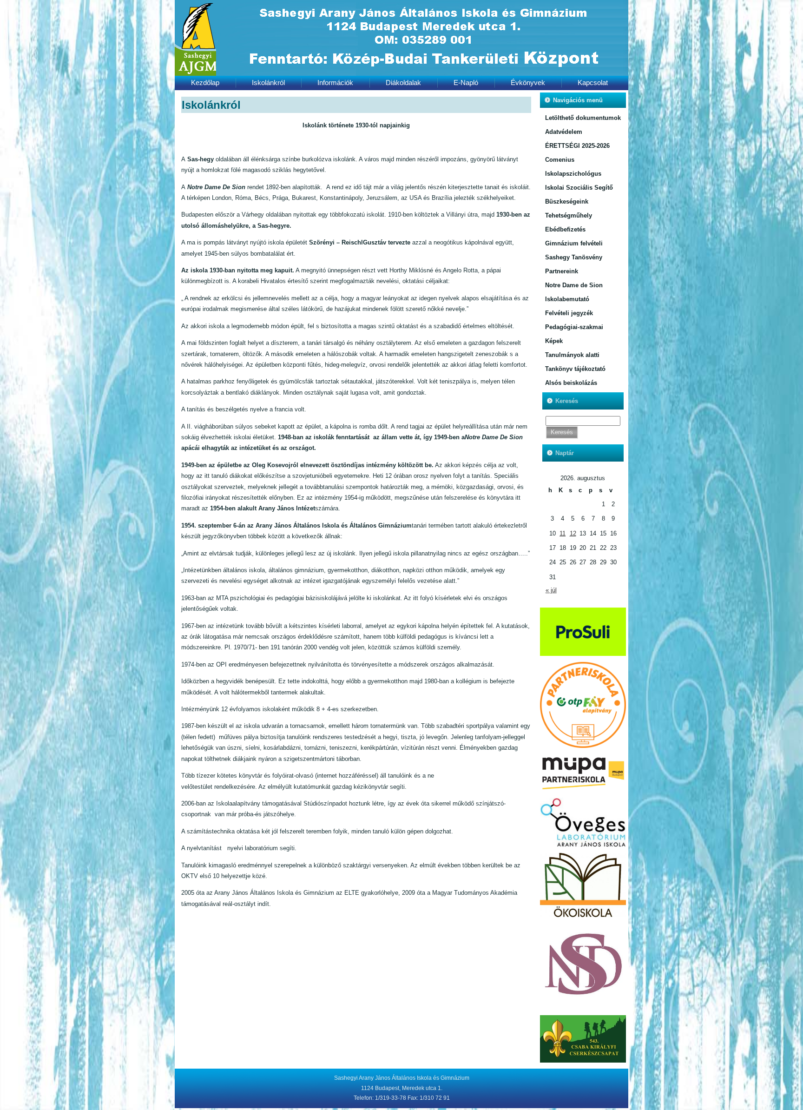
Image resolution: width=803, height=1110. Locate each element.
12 (573, 533)
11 (562, 533)
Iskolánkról (211, 105)
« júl (551, 590)
